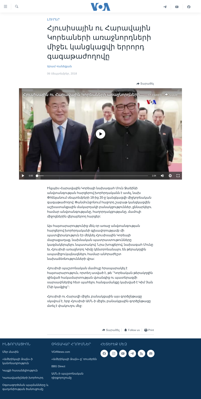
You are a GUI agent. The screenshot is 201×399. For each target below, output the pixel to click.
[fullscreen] (178, 176)
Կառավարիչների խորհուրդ (22, 377)
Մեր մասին (10, 351)
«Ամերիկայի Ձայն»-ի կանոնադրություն (17, 361)
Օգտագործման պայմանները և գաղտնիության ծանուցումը (25, 387)
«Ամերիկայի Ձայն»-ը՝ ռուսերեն (74, 359)
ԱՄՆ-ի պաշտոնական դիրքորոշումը (67, 375)
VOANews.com (60, 351)
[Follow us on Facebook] (104, 353)
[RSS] (141, 353)
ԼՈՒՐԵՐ (53, 19)
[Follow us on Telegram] (132, 353)
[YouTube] (177, 7)
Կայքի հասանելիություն (20, 370)
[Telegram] (165, 7)
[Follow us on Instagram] (113, 353)
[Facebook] (189, 7)
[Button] (145, 83)
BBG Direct (58, 366)
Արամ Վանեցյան (59, 66)
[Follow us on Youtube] (123, 353)
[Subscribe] (150, 353)
